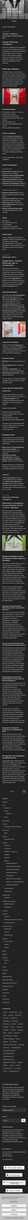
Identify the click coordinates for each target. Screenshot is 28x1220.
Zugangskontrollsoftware (12, 884)
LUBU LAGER (6, 761)
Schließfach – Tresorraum (10, 851)
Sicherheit (6, 857)
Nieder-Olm (17, 1033)
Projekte (4, 973)
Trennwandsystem (9, 888)
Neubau (6, 811)
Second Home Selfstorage (10, 1044)
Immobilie (5, 1027)
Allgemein (4, 802)
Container (4, 824)
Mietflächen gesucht (9, 904)
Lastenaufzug (7, 848)
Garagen (4, 836)
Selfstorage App (10, 875)
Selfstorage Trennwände (9, 1062)
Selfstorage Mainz (11, 477)
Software (6, 861)
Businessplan (7, 929)
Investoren (5, 914)
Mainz (4, 1033)
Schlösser (6, 854)
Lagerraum (20, 1030)
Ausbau (5, 1012)
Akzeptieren (14, 1205)
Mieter (4, 951)
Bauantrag (8, 813)
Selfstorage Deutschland (9, 1050)
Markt (5, 833)
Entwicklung (6, 1024)
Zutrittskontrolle (8, 891)
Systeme (18, 1065)
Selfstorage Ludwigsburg (13, 136)
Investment (7, 916)
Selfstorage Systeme (7, 986)
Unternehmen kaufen (9, 922)
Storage (12, 1065)
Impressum (21, 1218)
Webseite (6, 947)
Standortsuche (8, 907)
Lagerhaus (13, 1030)
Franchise (6, 932)
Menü (14, 21)
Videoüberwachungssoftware (13, 878)
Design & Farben (8, 941)
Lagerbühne (7, 845)
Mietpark (4, 954)
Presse (4, 967)
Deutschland (5, 830)
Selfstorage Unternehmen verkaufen (13, 919)
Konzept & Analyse (7, 926)
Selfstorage (21, 1044)
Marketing (4, 939)
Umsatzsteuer (6, 992)
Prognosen (5, 970)
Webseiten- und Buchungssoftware (15, 881)
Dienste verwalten (13, 1201)
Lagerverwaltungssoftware (12, 869)
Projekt (18, 1038)
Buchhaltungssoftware (11, 863)
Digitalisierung (6, 1021)
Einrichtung (15, 1021)
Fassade (6, 944)
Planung (15, 1036)
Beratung (10, 1015)
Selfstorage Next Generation (9, 983)
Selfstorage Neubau (8, 1056)
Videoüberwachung (14, 1071)
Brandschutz (7, 808)
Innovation (5, 910)
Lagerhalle (5, 1030)
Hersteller (4, 843)
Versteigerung (5, 1002)
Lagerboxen (19, 1027)
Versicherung (5, 999)
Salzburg (6, 960)
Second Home (13, 1041)
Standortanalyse (8, 935)
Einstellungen (14, 1214)
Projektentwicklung (7, 976)
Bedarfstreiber (5, 821)
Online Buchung (7, 1036)
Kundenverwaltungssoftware (13, 866)
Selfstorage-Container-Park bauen (12, 826)
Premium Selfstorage (8, 1038)
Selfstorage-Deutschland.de (12, 10)
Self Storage (6, 1047)
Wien (5, 963)
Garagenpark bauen (9, 839)
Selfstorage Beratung (7, 980)
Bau (20, 1012)
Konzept (12, 1027)
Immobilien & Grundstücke (9, 901)
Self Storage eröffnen (8, 1053)
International (7, 897)
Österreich (5, 957)
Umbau (6, 817)
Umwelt (4, 996)
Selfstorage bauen (16, 1047)
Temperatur (5, 989)
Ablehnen (14, 1210)
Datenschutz (15, 1218)
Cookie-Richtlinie (8, 1218)
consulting (5, 1018)
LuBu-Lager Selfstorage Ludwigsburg (10, 498)
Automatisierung (13, 1012)
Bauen (4, 805)
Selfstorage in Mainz (9, 257)
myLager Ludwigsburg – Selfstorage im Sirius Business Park (12, 36)
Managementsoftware (11, 872)
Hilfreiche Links (6, 895)
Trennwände (18, 1068)
